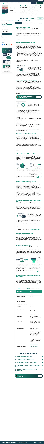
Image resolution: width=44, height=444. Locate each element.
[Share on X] (7, 45)
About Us (32, 0)
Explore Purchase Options (34, 346)
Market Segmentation (5, 31)
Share (24, 72)
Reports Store (6, 20)
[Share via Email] (11, 45)
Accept (35, 442)
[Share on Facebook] (2, 45)
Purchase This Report (24, 18)
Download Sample (7, 34)
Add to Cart (40, 18)
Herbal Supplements (27, 129)
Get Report (39, 177)
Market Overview (4, 24)
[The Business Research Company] (2, 2)
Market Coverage (4, 26)
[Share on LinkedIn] (4, 45)
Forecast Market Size (5, 29)
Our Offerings (27, 0)
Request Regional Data (35, 229)
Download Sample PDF (33, 18)
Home (2, 20)
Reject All (39, 442)
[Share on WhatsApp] (9, 45)
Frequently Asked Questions (6, 39)
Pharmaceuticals (11, 20)
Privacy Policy (25, 442)
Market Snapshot (4, 37)
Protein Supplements (34, 129)
